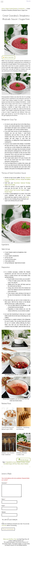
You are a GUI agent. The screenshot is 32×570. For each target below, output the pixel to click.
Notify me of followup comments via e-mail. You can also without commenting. (15, 524)
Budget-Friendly (21, 462)
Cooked (27, 462)
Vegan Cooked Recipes (11, 8)
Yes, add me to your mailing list (9, 519)
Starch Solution (24, 463)
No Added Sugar (8, 463)
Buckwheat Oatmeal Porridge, (22, 183)
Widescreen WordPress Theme (10, 539)
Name (3, 499)
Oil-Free (14, 463)
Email (3, 505)
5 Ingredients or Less (11, 462)
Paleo (18, 463)
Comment (4, 483)
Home (3, 8)
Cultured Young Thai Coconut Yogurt (14, 190)
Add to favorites (9, 57)
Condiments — (22, 8)
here (27, 197)
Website (4, 512)
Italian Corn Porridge (10, 184)
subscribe (4, 525)
